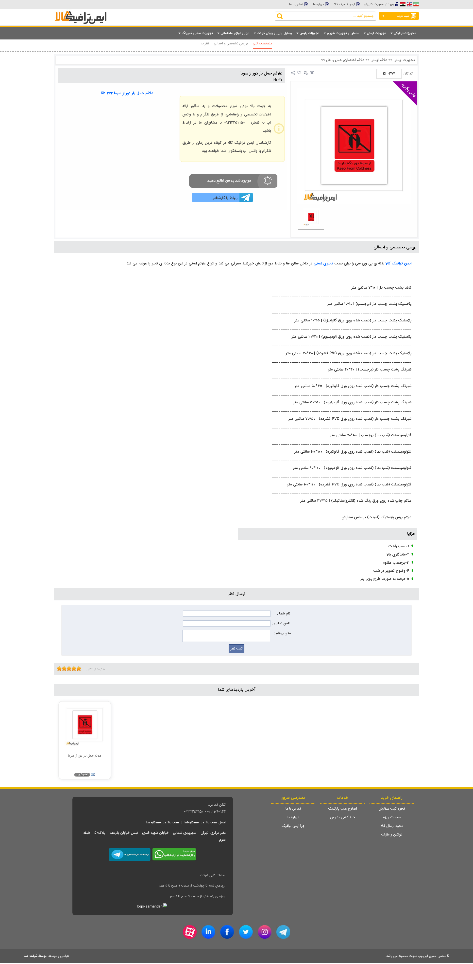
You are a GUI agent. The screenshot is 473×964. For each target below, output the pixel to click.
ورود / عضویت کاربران (379, 4)
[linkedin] (208, 932)
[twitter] (246, 932)
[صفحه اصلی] (93, 13)
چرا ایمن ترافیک (293, 826)
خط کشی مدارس (342, 817)
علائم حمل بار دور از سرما (261, 73)
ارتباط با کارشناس (224, 198)
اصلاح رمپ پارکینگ (342, 809)
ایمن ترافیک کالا (344, 4)
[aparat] (190, 932)
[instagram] (264, 932)
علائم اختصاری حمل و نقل (345, 60)
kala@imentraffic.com (162, 822)
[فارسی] (416, 4)
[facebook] (227, 932)
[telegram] (283, 932)
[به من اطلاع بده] (312, 73)
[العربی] (402, 4)
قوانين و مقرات (391, 834)
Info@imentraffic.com (201, 822)
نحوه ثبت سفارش (391, 809)
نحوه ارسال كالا (392, 826)
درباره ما (318, 4)
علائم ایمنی (379, 60)
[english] (409, 4)
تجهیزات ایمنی (404, 60)
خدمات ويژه (392, 817)
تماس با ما (296, 4)
